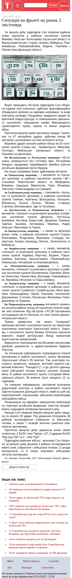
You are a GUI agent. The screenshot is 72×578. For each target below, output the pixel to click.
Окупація (26, 567)
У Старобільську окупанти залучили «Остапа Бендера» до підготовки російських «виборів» (35, 532)
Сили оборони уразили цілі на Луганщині (32, 539)
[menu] (17, 5)
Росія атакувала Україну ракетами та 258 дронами (38, 552)
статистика (47, 567)
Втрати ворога (31, 561)
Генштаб (54, 561)
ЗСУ (9, 567)
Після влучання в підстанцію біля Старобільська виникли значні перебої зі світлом (36, 546)
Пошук (53, 5)
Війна (10, 561)
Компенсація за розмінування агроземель (33, 484)
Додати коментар (19, 466)
